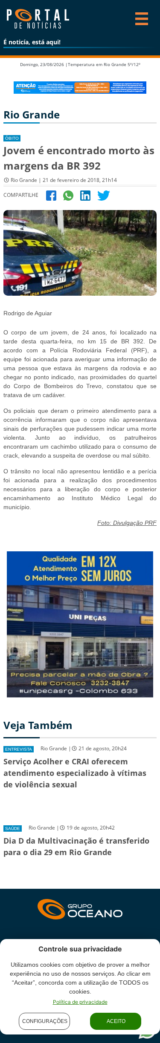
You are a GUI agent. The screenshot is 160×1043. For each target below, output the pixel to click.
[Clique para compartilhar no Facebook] (51, 195)
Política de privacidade (80, 1002)
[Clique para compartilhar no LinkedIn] (85, 195)
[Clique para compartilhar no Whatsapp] (68, 195)
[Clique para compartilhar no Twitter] (104, 195)
